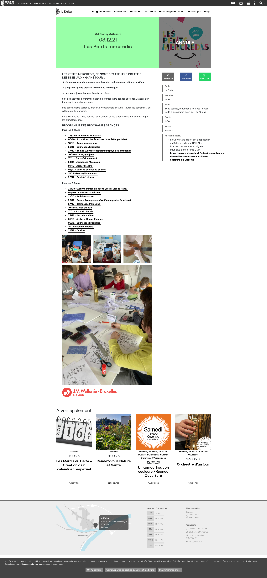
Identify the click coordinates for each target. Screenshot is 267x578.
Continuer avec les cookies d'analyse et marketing (130, 570)
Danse (143, 455)
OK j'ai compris (94, 570)
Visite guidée (159, 458)
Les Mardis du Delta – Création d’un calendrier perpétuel (74, 465)
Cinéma (153, 451)
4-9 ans (102, 34)
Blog (207, 11)
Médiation (120, 11)
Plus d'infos (74, 483)
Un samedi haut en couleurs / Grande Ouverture (153, 471)
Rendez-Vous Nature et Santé (114, 463)
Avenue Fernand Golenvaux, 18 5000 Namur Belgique (114, 524)
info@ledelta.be (195, 541)
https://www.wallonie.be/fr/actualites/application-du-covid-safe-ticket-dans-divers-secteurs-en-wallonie (197, 156)
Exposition (154, 455)
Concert (164, 451)
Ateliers (116, 34)
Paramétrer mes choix (169, 570)
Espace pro (194, 11)
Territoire (150, 11)
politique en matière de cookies (31, 564)
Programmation (101, 11)
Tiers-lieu (135, 11)
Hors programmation (171, 11)
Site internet (193, 517)
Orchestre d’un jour (193, 464)
